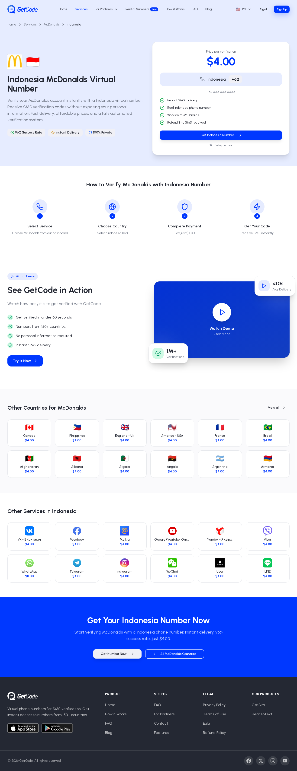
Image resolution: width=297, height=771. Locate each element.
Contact (161, 723)
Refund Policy (214, 732)
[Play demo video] (222, 312)
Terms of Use (214, 714)
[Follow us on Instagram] (273, 760)
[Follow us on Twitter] (260, 760)
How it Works (175, 9)
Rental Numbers (141, 9)
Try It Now (22, 361)
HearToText (262, 714)
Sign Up (282, 9)
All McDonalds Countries (178, 654)
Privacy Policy (214, 705)
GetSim (258, 705)
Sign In (264, 9)
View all (273, 408)
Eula (206, 723)
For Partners (164, 714)
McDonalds (51, 24)
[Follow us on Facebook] (248, 760)
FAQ (195, 9)
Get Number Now (114, 654)
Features (161, 732)
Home (63, 9)
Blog (208, 9)
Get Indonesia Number (217, 135)
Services (81, 9)
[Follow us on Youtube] (285, 760)
